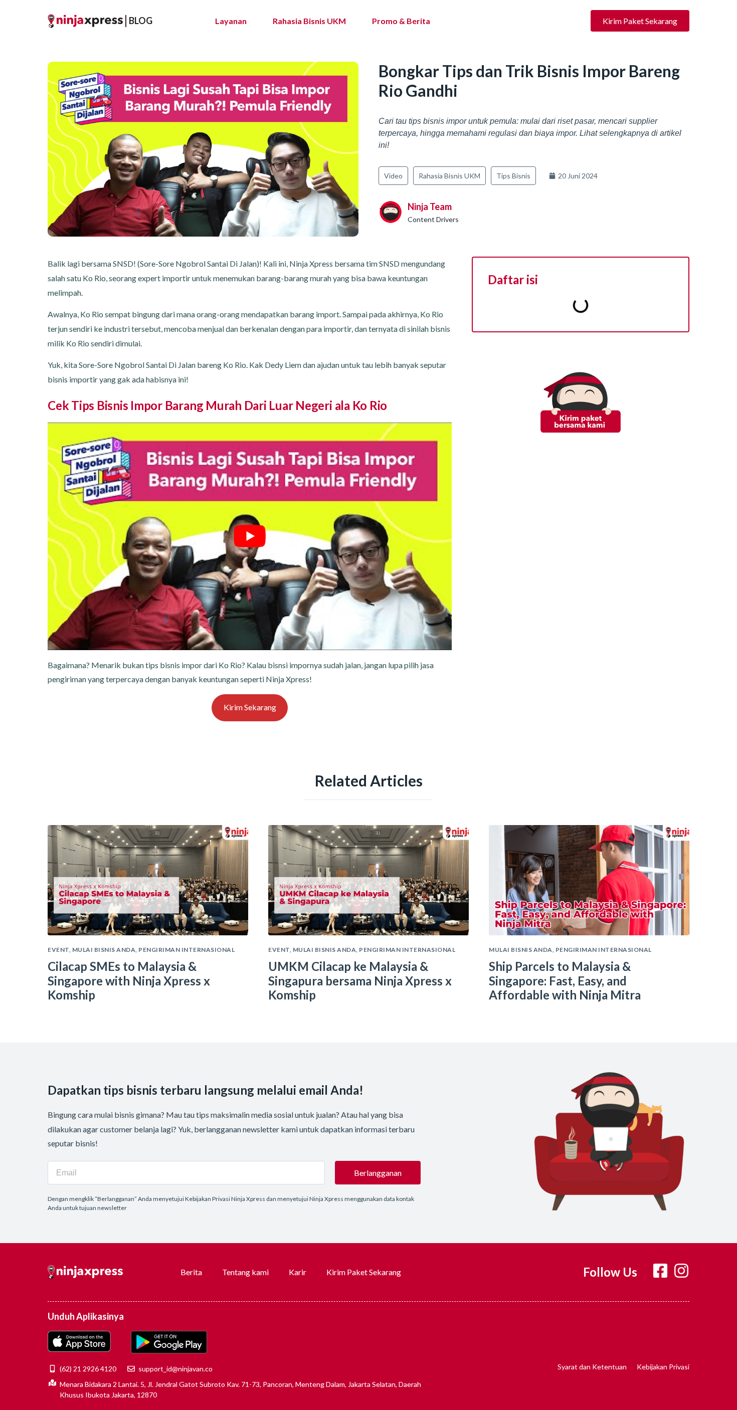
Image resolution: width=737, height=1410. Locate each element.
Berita (191, 1272)
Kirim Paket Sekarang (363, 1272)
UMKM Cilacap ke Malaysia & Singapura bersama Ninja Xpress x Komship (360, 980)
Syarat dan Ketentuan (592, 1366)
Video (393, 175)
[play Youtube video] (250, 536)
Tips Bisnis (513, 175)
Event (58, 949)
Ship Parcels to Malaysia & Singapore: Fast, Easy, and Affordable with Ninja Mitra (565, 980)
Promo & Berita (401, 21)
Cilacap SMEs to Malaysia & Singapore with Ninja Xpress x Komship (129, 980)
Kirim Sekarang (250, 707)
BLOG (140, 20)
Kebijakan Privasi (663, 1366)
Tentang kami (245, 1272)
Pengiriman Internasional (186, 949)
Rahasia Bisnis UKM (309, 21)
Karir (297, 1272)
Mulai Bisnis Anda (104, 949)
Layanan (231, 21)
